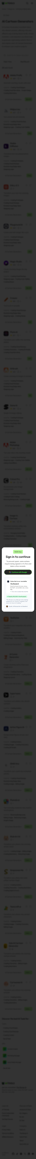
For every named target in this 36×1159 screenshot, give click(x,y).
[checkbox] (8, 581)
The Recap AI (14, 584)
